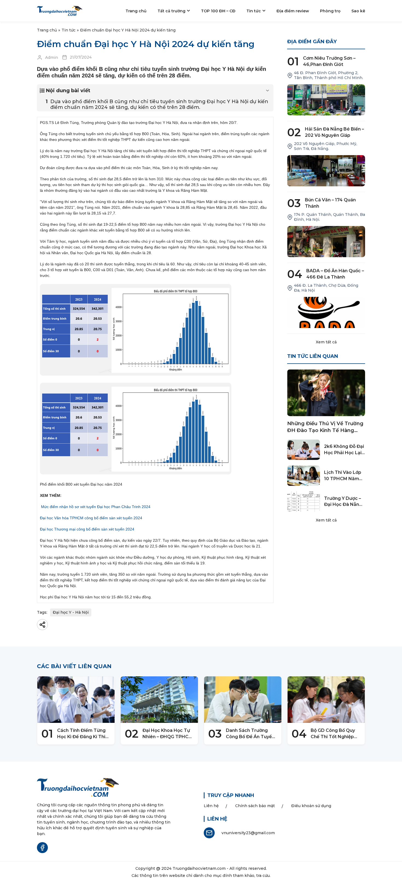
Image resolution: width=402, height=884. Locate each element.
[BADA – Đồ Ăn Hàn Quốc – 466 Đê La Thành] (326, 312)
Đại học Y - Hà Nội (71, 612)
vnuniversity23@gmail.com (248, 832)
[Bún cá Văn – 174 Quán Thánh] (326, 241)
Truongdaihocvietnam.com (199, 868)
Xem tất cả (326, 342)
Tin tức (68, 30)
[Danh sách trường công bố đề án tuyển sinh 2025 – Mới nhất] (242, 699)
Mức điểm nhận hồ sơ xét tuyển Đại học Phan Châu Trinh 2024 (95, 507)
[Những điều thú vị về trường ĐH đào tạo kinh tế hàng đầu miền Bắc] (326, 392)
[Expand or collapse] (267, 90)
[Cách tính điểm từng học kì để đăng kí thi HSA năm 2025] (76, 699)
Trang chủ (47, 30)
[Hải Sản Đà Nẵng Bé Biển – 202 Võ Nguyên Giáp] (326, 170)
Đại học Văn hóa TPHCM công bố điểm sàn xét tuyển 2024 (91, 518)
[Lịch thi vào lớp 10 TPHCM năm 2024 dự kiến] (303, 475)
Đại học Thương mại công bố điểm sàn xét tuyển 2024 (87, 529)
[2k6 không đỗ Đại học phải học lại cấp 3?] (303, 449)
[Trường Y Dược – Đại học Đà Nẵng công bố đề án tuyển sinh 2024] (303, 501)
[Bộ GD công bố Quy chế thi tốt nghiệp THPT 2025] (326, 699)
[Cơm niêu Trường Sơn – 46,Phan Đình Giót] (326, 99)
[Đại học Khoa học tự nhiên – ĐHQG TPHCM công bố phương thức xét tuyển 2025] (159, 699)
